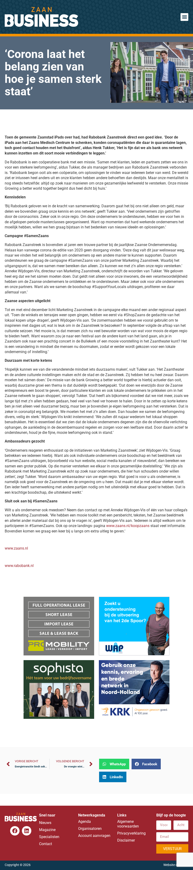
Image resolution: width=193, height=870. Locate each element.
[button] (184, 17)
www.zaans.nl (16, 548)
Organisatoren (90, 828)
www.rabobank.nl (19, 565)
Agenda (84, 821)
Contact (45, 844)
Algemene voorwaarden (128, 823)
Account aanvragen (94, 835)
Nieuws (45, 822)
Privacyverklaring (131, 833)
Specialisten (49, 837)
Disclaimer (126, 840)
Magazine (47, 830)
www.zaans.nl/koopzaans (127, 526)
